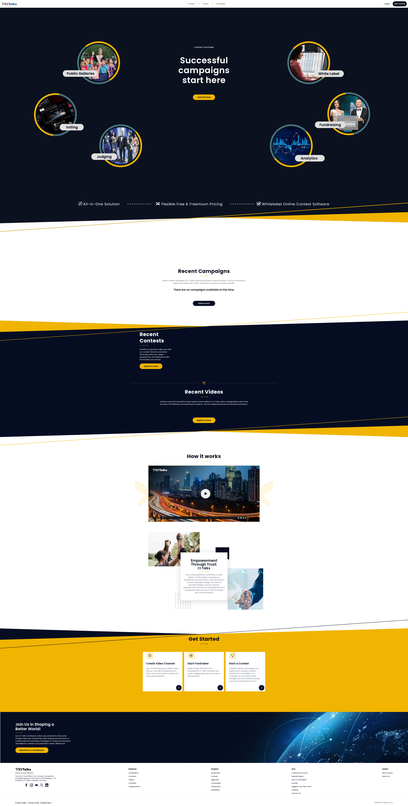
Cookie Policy (45, 803)
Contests (132, 776)
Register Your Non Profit (301, 786)
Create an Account (300, 773)
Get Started (204, 97)
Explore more (204, 303)
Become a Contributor (32, 750)
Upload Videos (297, 776)
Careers (295, 790)
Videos (131, 780)
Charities (132, 783)
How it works (387, 773)
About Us (386, 776)
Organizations (134, 786)
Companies (216, 783)
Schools (214, 776)
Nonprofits (215, 773)
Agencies (215, 780)
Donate (295, 783)
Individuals (215, 790)
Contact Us (296, 793)
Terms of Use (33, 803)
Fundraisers (133, 773)
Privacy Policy (21, 803)
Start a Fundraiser (299, 780)
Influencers (215, 786)
